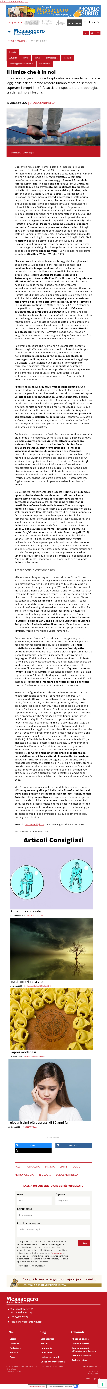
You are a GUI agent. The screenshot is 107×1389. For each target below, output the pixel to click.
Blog (43, 1332)
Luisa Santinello (44, 102)
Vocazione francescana (53, 1361)
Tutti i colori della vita (27, 981)
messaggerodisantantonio (21, 63)
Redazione (15, 1348)
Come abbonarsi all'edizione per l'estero (84, 1349)
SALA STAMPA (74, 23)
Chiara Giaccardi (36, 915)
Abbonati (77, 1332)
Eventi (13, 1357)
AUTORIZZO (23, 1266)
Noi (11, 1332)
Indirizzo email (24, 1208)
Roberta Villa (31, 1127)
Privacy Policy (95, 1366)
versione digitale (34, 824)
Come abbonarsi (80, 1343)
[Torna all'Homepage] (29, 31)
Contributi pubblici (93, 1378)
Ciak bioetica (47, 1338)
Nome (20, 1194)
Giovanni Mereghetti (35, 1056)
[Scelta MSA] (9, 31)
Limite (63, 1166)
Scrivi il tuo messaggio (28, 1223)
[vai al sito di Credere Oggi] (47, 22)
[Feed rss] (98, 22)
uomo (37, 57)
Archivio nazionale (81, 1355)
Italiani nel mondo (50, 1357)
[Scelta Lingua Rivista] (97, 33)
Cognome (60, 1194)
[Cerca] (92, 33)
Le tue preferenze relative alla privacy (60, 1386)
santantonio (44, 63)
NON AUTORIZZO (38, 1266)
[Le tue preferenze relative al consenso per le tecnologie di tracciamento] (102, 1384)
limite (25, 57)
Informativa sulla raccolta (37, 1386)
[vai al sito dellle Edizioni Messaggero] (60, 22)
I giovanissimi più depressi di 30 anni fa (38, 1122)
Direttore (14, 1343)
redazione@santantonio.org (25, 1321)
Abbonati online (80, 1338)
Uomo (77, 1166)
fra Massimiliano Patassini (38, 986)
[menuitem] (22, 1344)
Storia (13, 1338)
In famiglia (46, 1348)
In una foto (46, 1352)
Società (12, 52)
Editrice (14, 1352)
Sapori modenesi (23, 1052)
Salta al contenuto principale (14, 1)
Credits (86, 1366)
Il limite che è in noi (37, 40)
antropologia (52, 57)
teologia (67, 57)
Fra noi (44, 1343)
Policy (90, 1374)
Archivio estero (79, 1360)
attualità (33, 1166)
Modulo (97, 1374)
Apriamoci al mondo (25, 911)
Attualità (21, 40)
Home (11, 40)
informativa (57, 1253)
